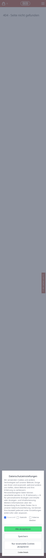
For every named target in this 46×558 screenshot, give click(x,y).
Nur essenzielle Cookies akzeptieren (23, 545)
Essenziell (11, 517)
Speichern (23, 536)
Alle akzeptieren (23, 529)
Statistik (23, 517)
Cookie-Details (23, 552)
